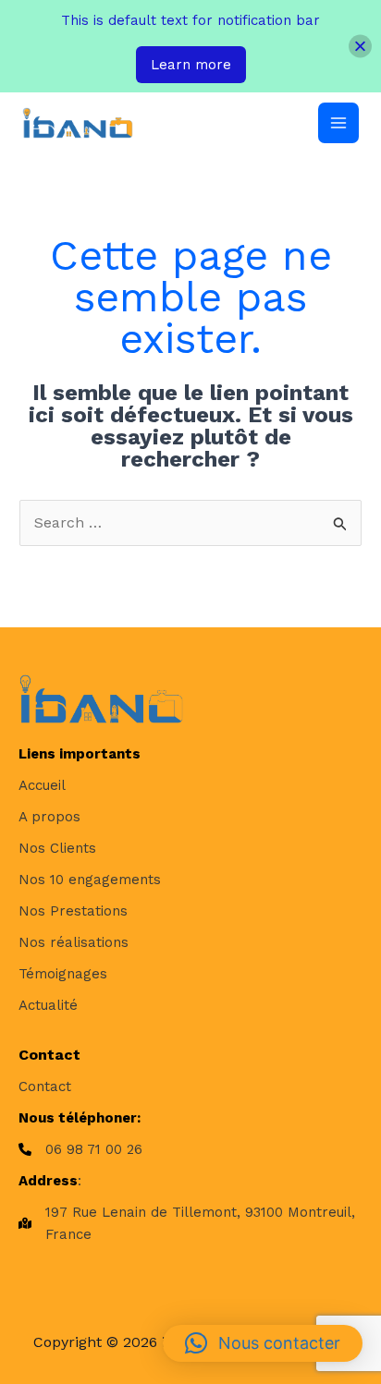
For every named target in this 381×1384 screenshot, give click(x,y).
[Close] (360, 46)
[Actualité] (48, 1005)
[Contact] (44, 1086)
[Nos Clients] (57, 848)
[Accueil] (42, 785)
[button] (263, 1343)
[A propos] (49, 817)
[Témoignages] (62, 974)
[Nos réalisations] (73, 942)
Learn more (191, 64)
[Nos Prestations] (73, 911)
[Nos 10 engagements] (89, 879)
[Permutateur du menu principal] (338, 123)
